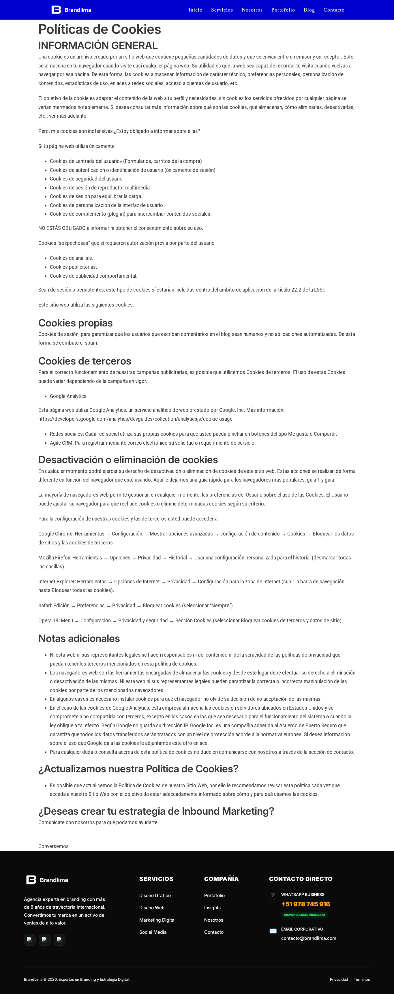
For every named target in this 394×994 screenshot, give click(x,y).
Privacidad (339, 979)
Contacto (334, 10)
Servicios (222, 10)
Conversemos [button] (53, 846)
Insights (212, 907)
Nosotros (252, 10)
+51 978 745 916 (305, 904)
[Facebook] (59, 940)
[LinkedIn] (29, 940)
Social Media (153, 932)
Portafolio (283, 10)
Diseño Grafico (155, 895)
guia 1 (313, 480)
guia (329, 480)
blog (309, 10)
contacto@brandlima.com (308, 938)
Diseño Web (152, 907)
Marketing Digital (157, 920)
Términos (362, 979)
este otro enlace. (190, 743)
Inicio (195, 10)
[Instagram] (44, 940)
